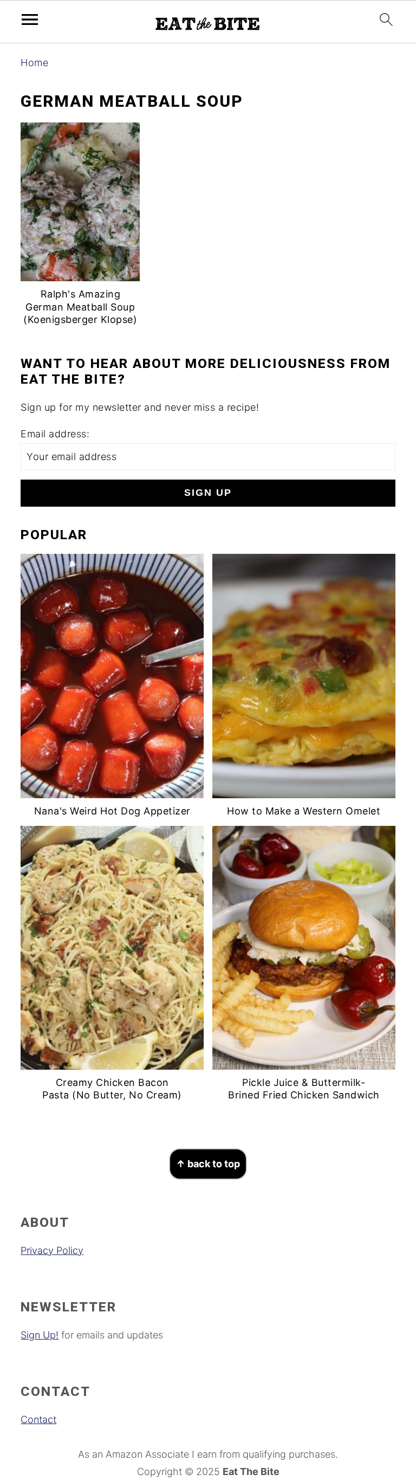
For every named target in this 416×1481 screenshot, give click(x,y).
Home (34, 62)
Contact (38, 1419)
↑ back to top (208, 1163)
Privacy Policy (52, 1250)
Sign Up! (39, 1335)
